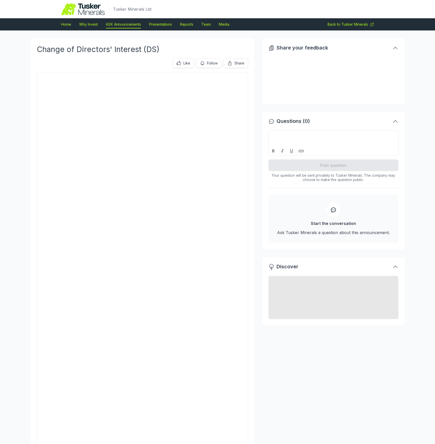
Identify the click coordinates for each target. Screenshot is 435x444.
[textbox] (333, 135)
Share (239, 63)
